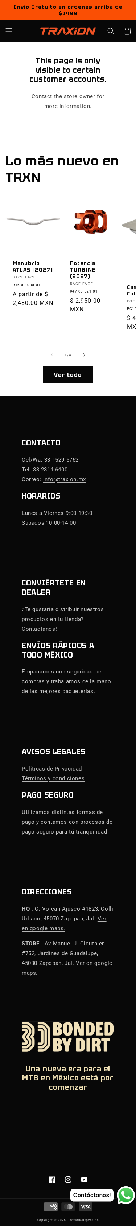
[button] (9, 31)
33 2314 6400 (50, 469)
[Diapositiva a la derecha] (84, 355)
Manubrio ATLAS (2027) (33, 266)
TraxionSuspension (83, 1220)
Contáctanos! (39, 629)
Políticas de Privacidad (52, 768)
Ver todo (68, 375)
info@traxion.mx (64, 479)
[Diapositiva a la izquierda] (52, 355)
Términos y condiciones (53, 778)
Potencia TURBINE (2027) (83, 270)
